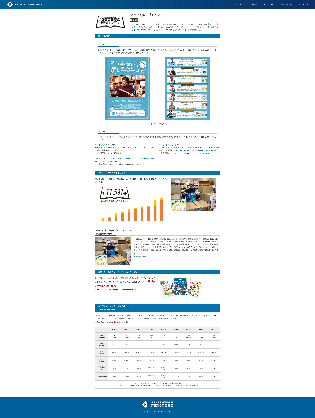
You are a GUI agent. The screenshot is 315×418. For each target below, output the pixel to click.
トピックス (240, 4)
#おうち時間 (103, 145)
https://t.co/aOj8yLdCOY (127, 159)
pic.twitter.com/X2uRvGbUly (205, 150)
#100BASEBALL (143, 159)
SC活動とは (268, 4)
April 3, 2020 (141, 164)
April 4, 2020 (204, 153)
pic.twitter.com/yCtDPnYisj (110, 161)
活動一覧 (254, 4)
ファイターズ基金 (286, 4)
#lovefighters (189, 150)
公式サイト (303, 4)
